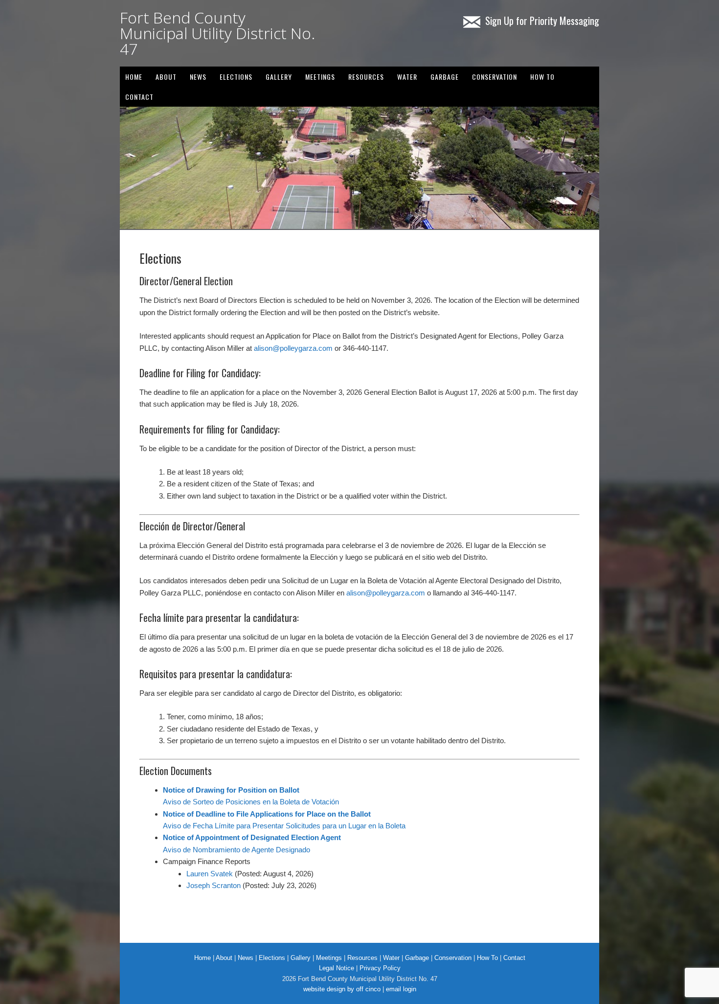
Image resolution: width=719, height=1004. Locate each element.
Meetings (320, 76)
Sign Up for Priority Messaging (542, 20)
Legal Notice (336, 968)
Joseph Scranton (213, 885)
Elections (236, 76)
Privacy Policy (380, 968)
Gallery (301, 957)
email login (401, 989)
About (166, 76)
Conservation (494, 76)
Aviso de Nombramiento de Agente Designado (236, 849)
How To (542, 76)
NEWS (198, 76)
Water (407, 76)
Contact (139, 96)
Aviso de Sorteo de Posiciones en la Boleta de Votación (251, 802)
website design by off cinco (342, 989)
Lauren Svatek (209, 873)
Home (133, 76)
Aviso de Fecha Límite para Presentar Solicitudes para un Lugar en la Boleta (284, 825)
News (245, 957)
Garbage (444, 76)
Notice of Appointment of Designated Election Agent (252, 837)
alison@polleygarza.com (293, 348)
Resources (366, 76)
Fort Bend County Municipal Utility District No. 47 (217, 33)
